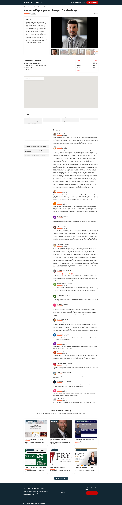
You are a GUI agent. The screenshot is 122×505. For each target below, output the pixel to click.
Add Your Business (93, 2)
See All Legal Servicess (61, 478)
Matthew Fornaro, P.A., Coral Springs (35, 467)
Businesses (78, 2)
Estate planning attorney (31, 421)
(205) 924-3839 (29, 67)
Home (72, 2)
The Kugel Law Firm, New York (84, 467)
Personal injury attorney (82, 421)
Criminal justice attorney (82, 449)
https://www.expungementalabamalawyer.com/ (35, 69)
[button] (96, 32)
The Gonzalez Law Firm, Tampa (34, 439)
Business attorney (30, 449)
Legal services (54, 421)
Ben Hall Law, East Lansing (58, 439)
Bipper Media (31, 494)
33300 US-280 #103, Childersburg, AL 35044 (36, 65)
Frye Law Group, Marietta (57, 467)
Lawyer (33, 13)
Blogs (83, 2)
